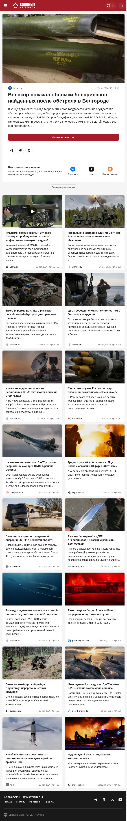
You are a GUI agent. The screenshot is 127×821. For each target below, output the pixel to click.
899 (57, 492)
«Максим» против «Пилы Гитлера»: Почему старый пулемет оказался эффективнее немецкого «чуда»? (28, 237)
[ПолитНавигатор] (69, 640)
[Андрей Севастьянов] (69, 267)
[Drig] (69, 566)
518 (57, 785)
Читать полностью (63, 137)
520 (119, 711)
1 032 (118, 418)
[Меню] (5, 5)
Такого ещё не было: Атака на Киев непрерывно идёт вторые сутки (90, 612)
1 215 (56, 418)
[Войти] (121, 5)
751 (119, 566)
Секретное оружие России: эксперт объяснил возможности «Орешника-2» (92, 390)
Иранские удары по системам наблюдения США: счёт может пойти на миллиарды (31, 392)
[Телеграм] (96, 800)
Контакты (20, 801)
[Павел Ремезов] (7, 344)
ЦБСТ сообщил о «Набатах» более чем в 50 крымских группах (94, 312)
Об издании (35, 801)
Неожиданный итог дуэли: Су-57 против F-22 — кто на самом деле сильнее (93, 686)
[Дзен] (120, 800)
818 (119, 492)
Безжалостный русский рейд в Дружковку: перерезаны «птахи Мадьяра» (26, 688)
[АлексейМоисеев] (7, 785)
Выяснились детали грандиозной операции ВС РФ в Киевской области (29, 538)
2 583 (56, 344)
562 (57, 711)
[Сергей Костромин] (7, 418)
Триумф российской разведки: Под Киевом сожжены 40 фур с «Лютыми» (92, 464)
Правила (49, 801)
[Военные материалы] (23, 5)
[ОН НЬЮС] (69, 418)
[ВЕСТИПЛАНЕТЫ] (7, 492)
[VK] (112, 800)
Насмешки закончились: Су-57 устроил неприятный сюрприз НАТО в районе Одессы (31, 466)
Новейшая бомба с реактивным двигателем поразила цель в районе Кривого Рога (29, 758)
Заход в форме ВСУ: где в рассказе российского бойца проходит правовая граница (31, 314)
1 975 (118, 344)
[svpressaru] (69, 492)
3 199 (118, 267)
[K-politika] (7, 566)
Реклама (8, 801)
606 (57, 640)
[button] (11, 150)
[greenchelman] (10, 88)
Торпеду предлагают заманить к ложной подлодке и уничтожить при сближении (32, 612)
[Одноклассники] (104, 800)
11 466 (56, 267)
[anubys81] (7, 267)
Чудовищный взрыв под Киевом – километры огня (90, 756)
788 (57, 566)
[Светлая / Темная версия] (110, 5)
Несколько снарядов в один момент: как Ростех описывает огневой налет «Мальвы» (94, 237)
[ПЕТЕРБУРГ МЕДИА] (69, 711)
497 (119, 785)
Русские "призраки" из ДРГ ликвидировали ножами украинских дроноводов (91, 540)
